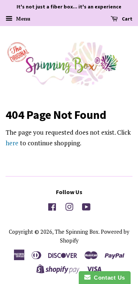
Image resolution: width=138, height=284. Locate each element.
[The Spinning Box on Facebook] (52, 208)
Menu (22, 18)
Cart (126, 18)
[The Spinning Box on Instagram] (69, 208)
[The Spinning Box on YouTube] (86, 208)
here (12, 143)
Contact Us (108, 277)
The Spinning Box (77, 231)
